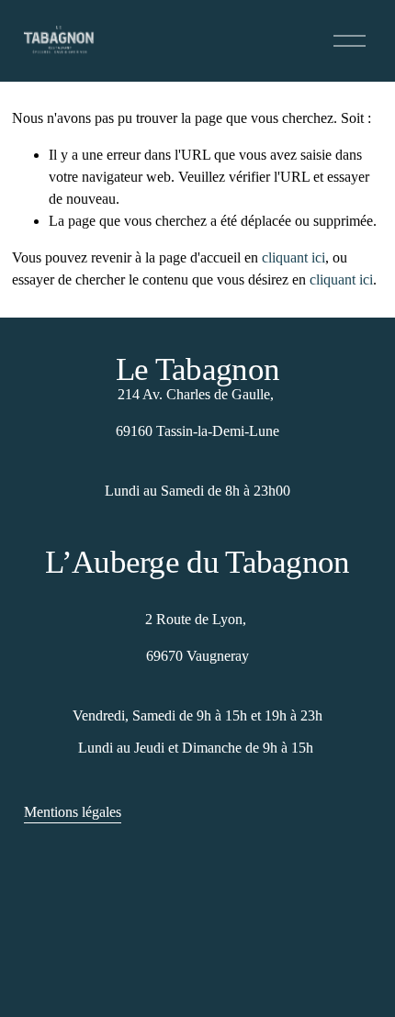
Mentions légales (72, 812)
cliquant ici (293, 257)
